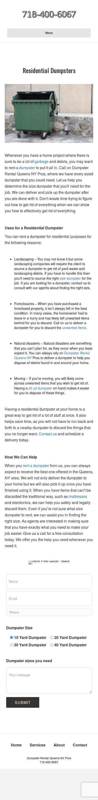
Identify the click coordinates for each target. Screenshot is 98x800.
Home (16, 745)
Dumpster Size (19, 627)
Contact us (48, 433)
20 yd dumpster (40, 388)
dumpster (26, 167)
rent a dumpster (36, 465)
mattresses (78, 496)
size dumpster (70, 278)
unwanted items (74, 327)
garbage (41, 161)
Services (37, 745)
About (59, 745)
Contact (80, 745)
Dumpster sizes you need (29, 660)
